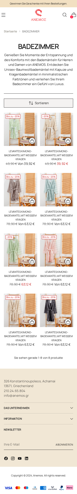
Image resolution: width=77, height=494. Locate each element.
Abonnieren (64, 444)
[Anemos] (38, 15)
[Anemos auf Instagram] (13, 459)
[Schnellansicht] (32, 141)
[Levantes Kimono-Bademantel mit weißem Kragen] (20, 129)
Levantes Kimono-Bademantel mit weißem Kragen (20, 155)
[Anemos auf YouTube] (20, 459)
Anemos (38, 475)
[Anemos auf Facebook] (6, 459)
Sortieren (42, 103)
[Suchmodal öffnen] (64, 15)
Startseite (10, 31)
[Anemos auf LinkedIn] (27, 459)
